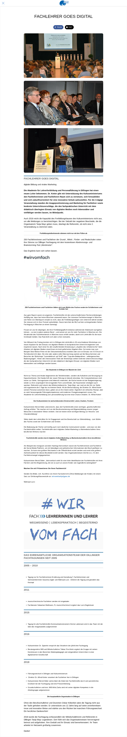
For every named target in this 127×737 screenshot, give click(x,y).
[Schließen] (3, 3)
